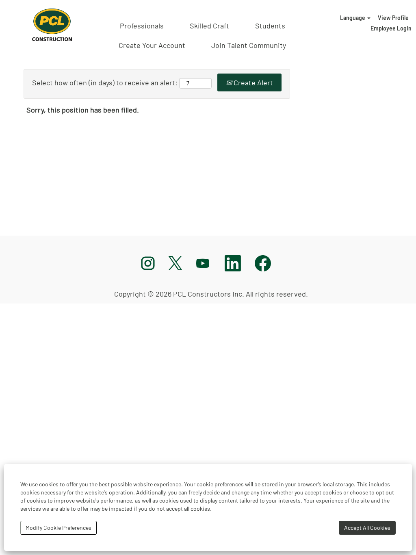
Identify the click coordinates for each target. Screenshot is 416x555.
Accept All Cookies (367, 527)
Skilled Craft (209, 25)
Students (270, 25)
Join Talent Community (248, 45)
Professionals (142, 25)
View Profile (393, 17)
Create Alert (252, 82)
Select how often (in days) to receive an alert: (105, 82)
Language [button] (353, 17)
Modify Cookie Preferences (58, 527)
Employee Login (391, 28)
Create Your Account (152, 45)
